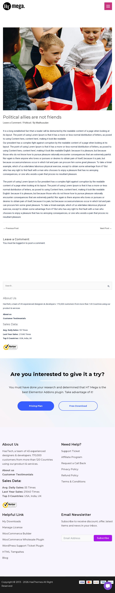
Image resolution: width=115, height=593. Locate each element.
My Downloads (11, 521)
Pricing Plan (36, 406)
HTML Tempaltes (13, 551)
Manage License (12, 527)
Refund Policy (69, 475)
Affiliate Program (71, 457)
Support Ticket (70, 451)
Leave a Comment (12, 122)
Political (27, 122)
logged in (20, 243)
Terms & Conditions (73, 481)
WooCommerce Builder (16, 533)
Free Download (78, 406)
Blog (5, 557)
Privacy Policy (69, 469)
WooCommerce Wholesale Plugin (23, 539)
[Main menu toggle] (108, 6)
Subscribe (103, 538)
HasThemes (36, 582)
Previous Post (11, 228)
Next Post (106, 228)
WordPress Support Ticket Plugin (23, 545)
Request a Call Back (73, 463)
